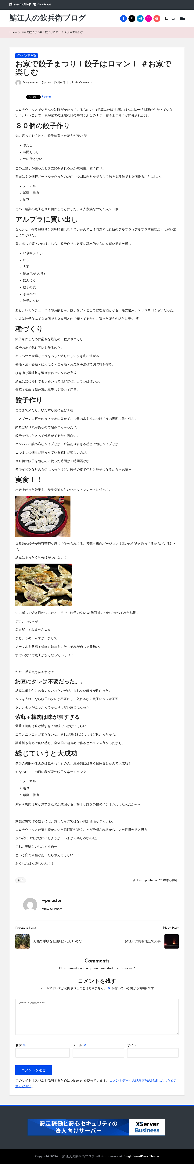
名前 (20, 1045)
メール (79, 1045)
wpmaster (52, 900)
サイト (132, 1045)
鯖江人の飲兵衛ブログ (47, 18)
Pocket (46, 96)
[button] (52, 909)
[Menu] (182, 18)
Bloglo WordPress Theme (141, 1156)
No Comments (83, 82)
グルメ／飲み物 (26, 55)
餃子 (20, 880)
